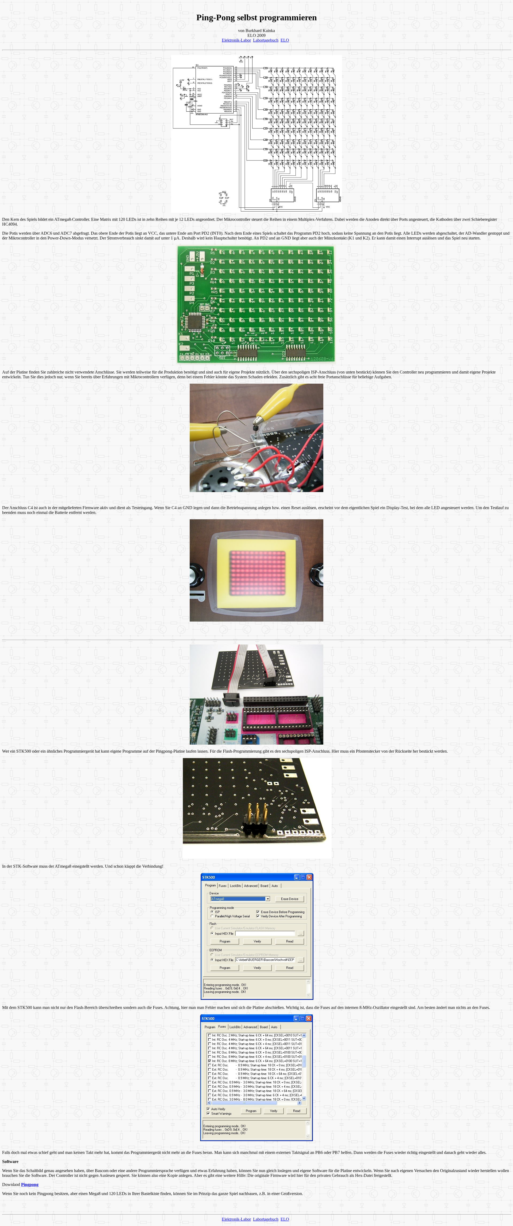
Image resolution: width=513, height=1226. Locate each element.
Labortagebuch (265, 40)
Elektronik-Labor (236, 40)
